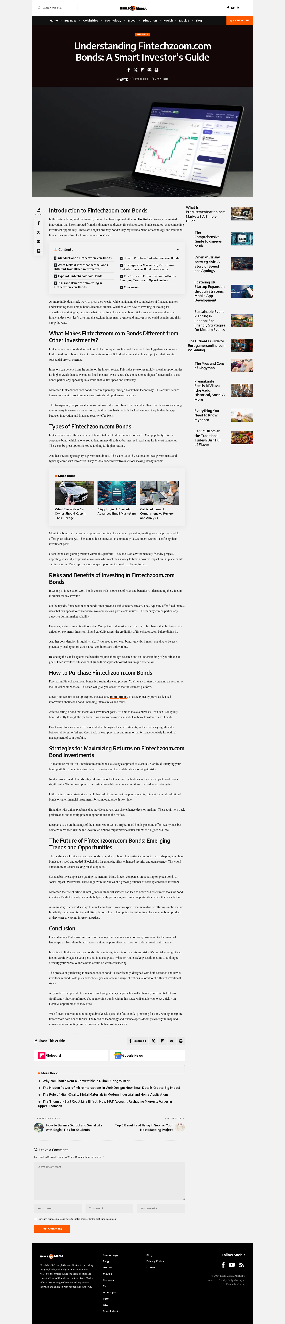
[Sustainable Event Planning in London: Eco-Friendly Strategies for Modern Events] (242, 320)
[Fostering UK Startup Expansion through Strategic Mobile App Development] (242, 291)
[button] (156, 70)
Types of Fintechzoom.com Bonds (80, 276)
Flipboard (53, 1055)
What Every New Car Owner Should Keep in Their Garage (70, 513)
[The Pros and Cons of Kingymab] (242, 365)
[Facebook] (228, 7)
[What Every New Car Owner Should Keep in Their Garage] (74, 493)
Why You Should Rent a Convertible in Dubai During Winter (86, 1081)
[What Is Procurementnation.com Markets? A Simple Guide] (242, 213)
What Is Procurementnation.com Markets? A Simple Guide (205, 214)
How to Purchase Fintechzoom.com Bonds (151, 258)
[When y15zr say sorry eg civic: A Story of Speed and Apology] (242, 263)
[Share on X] (135, 70)
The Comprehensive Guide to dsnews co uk (208, 239)
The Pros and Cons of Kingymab (209, 365)
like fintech (145, 219)
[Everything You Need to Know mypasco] (242, 415)
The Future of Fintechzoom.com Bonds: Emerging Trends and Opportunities (148, 278)
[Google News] (118, 1055)
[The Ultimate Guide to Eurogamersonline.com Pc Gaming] (242, 345)
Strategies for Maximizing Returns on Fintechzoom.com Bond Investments (147, 267)
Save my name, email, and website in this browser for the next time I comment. (78, 1218)
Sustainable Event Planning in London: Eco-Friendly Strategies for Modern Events (209, 320)
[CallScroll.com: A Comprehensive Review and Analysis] (159, 493)
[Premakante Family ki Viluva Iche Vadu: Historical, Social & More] (242, 390)
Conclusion (131, 287)
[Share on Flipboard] (142, 70)
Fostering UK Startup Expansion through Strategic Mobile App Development (209, 291)
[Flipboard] (42, 1055)
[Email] (149, 70)
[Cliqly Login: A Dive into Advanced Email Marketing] (117, 493)
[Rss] (238, 7)
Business (142, 34)
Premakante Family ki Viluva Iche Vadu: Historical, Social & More (209, 390)
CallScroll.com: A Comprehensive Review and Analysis (157, 513)
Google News (132, 1055)
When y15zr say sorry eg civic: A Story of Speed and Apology (207, 264)
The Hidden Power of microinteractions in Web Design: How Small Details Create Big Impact (111, 1088)
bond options (118, 696)
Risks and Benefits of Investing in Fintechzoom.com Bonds (78, 285)
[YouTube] (233, 7)
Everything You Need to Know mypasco (206, 415)
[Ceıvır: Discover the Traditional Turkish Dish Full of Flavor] (242, 437)
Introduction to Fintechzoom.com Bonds (84, 258)
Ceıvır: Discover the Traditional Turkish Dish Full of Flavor (207, 438)
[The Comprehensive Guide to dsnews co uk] (242, 238)
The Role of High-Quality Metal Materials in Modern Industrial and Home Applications (105, 1094)
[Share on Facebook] (128, 70)
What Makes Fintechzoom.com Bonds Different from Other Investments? (81, 267)
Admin (124, 78)
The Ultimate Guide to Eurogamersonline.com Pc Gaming (206, 345)
